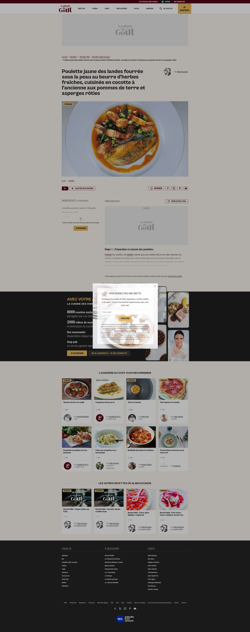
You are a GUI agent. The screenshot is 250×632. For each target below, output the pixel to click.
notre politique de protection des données (125, 330)
